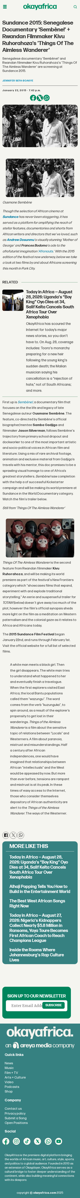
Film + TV (11, 1073)
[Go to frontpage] (40, 7)
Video (9, 1082)
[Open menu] (5, 7)
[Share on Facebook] (33, 98)
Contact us (13, 1109)
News (9, 1063)
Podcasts (12, 1087)
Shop (9, 1091)
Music (9, 1068)
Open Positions (16, 1123)
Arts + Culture (15, 1077)
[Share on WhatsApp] (46, 98)
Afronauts (45, 251)
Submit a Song (16, 1118)
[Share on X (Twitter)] (40, 98)
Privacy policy (15, 1113)
